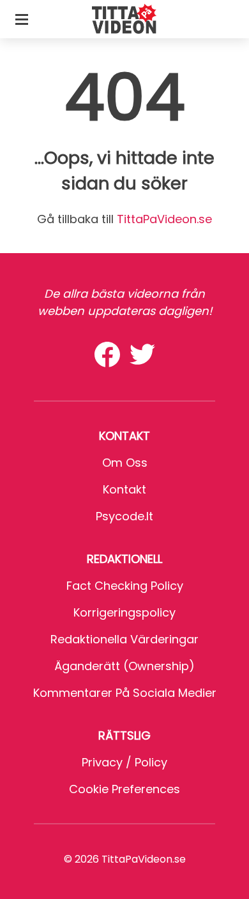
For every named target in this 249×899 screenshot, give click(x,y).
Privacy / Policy (124, 762)
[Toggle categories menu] (21, 19)
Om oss (124, 463)
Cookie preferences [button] (124, 789)
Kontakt (124, 489)
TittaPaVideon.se (164, 219)
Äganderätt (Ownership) (124, 666)
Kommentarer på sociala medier (124, 693)
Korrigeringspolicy (124, 612)
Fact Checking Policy (124, 586)
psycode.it (124, 516)
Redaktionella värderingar (124, 639)
